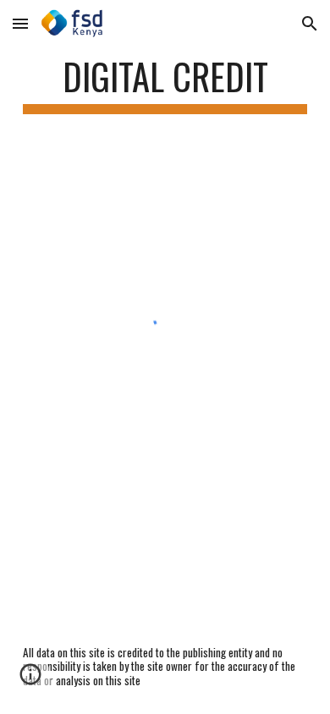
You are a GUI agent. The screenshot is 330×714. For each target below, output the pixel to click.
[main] (165, 84)
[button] (20, 23)
